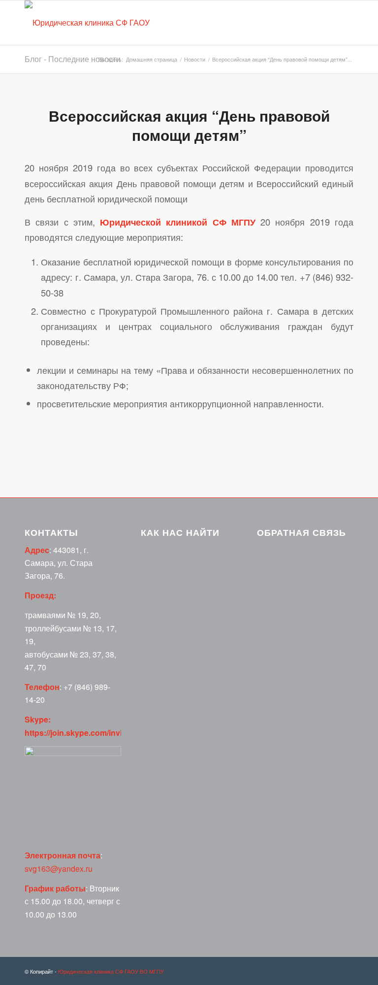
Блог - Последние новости (73, 59)
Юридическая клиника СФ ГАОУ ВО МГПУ (111, 971)
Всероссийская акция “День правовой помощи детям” (189, 125)
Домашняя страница (151, 59)
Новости (194, 59)
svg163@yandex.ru (59, 868)
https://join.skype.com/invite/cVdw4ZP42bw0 (107, 732)
